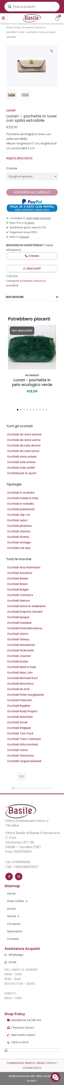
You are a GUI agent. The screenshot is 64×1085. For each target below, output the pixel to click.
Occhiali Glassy (18, 639)
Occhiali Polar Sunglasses (25, 695)
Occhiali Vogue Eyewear (24, 761)
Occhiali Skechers (20, 717)
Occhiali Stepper (19, 728)
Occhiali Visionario (20, 756)
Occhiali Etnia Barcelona (24, 628)
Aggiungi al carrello (32, 192)
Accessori (28, 27)
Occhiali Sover (17, 722)
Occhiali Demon (18, 601)
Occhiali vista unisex (21, 456)
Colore (11, 168)
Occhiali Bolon (17, 584)
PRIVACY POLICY (46, 1063)
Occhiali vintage (19, 542)
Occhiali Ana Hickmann (23, 567)
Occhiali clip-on (18, 515)
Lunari (11, 110)
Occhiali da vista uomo (24, 440)
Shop (17, 27)
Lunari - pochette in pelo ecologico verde (32, 382)
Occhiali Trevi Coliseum (24, 739)
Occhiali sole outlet (21, 468)
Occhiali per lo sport (21, 473)
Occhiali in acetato (21, 493)
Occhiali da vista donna (24, 434)
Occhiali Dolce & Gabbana (26, 606)
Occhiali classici (18, 531)
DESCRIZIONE (15, 297)
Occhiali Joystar (19, 656)
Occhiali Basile (17, 578)
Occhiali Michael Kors (22, 678)
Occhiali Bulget (18, 589)
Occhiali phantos (19, 526)
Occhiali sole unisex (21, 462)
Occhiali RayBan (18, 706)
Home (9, 27)
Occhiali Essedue (19, 623)
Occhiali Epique (18, 617)
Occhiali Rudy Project (22, 711)
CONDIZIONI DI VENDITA (20, 1063)
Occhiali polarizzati (21, 509)
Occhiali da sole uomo (23, 451)
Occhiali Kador (17, 661)
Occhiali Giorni (17, 634)
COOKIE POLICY (32, 1068)
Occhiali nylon (17, 520)
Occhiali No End (18, 689)
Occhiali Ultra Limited (22, 744)
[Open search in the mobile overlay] (32, 6)
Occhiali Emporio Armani (24, 612)
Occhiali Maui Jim (20, 672)
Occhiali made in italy (22, 498)
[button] (3, 18)
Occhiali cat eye (18, 548)
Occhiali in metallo (20, 504)
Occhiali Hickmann (20, 650)
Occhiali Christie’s (20, 595)
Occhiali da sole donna (23, 445)
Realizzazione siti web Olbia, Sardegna (32, 1076)
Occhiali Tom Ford (20, 733)
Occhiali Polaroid (19, 700)
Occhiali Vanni (17, 750)
